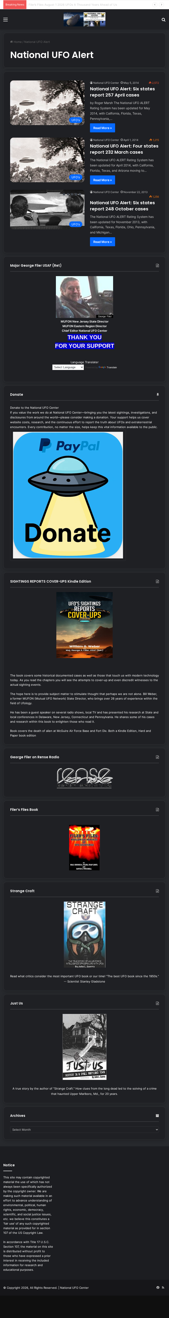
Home (17, 42)
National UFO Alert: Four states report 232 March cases (124, 149)
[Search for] (163, 21)
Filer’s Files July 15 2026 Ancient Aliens (56, 4)
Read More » (102, 128)
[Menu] (5, 21)
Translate (112, 367)
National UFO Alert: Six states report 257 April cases (122, 92)
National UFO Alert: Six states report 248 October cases (122, 206)
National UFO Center (106, 82)
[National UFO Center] (84, 19)
